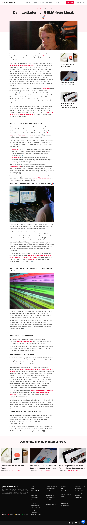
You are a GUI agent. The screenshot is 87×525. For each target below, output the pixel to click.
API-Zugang (33, 510)
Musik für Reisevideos (51, 504)
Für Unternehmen (46, 2)
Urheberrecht (78, 488)
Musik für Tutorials (50, 495)
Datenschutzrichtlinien (79, 490)
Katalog (35, 2)
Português (25, 514)
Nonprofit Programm (65, 505)
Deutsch (18, 514)
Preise (57, 2)
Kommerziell (63, 498)
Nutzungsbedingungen (80, 493)
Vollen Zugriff (70, 2)
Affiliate (62, 501)
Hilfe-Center (77, 495)
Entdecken (27, 2)
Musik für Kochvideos (50, 488)
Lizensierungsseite (15, 166)
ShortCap (33, 499)
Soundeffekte (34, 495)
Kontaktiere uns (78, 497)
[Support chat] (83, 522)
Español (11, 514)
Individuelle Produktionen (36, 507)
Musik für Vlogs (49, 490)
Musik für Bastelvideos (51, 493)
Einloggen (78, 2)
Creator (62, 496)
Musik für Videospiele (50, 497)
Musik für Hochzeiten (50, 499)
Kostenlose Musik (35, 493)
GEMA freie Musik (35, 490)
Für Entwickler (34, 512)
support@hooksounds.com (41, 178)
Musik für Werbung (50, 502)
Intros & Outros (34, 497)
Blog (62, 488)
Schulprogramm (64, 503)
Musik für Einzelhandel (36, 514)
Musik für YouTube (65, 490)
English (4, 514)
